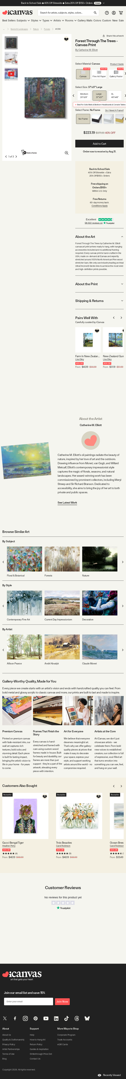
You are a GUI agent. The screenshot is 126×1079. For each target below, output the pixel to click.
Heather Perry (8, 846)
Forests (47, 29)
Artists (57, 20)
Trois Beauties (64, 842)
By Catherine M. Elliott (86, 49)
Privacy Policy (8, 1044)
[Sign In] (113, 13)
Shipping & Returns (89, 301)
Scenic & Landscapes (19, 29)
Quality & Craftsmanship (13, 1039)
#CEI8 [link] (57, 29)
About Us (6, 1035)
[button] (83, 74)
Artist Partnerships (11, 1049)
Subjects (22, 20)
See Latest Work (67, 502)
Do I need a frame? (114, 110)
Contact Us (35, 1058)
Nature (36, 29)
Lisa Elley (79, 359)
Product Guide (117, 64)
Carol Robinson (63, 846)
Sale (121, 20)
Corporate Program (66, 1035)
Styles (34, 20)
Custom (106, 20)
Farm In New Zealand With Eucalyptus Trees (88, 356)
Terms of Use (8, 1054)
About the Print (86, 284)
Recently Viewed (112, 1075)
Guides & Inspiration (39, 1049)
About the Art (85, 237)
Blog (4, 1058)
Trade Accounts (64, 1039)
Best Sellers (9, 20)
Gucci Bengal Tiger (13, 842)
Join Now (62, 1001)
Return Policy (36, 1044)
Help (32, 1035)
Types (45, 20)
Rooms (69, 20)
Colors (97, 20)
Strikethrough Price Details (42, 1054)
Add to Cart (99, 143)
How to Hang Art (37, 1039)
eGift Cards (62, 1044)
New (115, 20)
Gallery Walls (85, 20)
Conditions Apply (100, 205)
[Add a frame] (29, 152)
